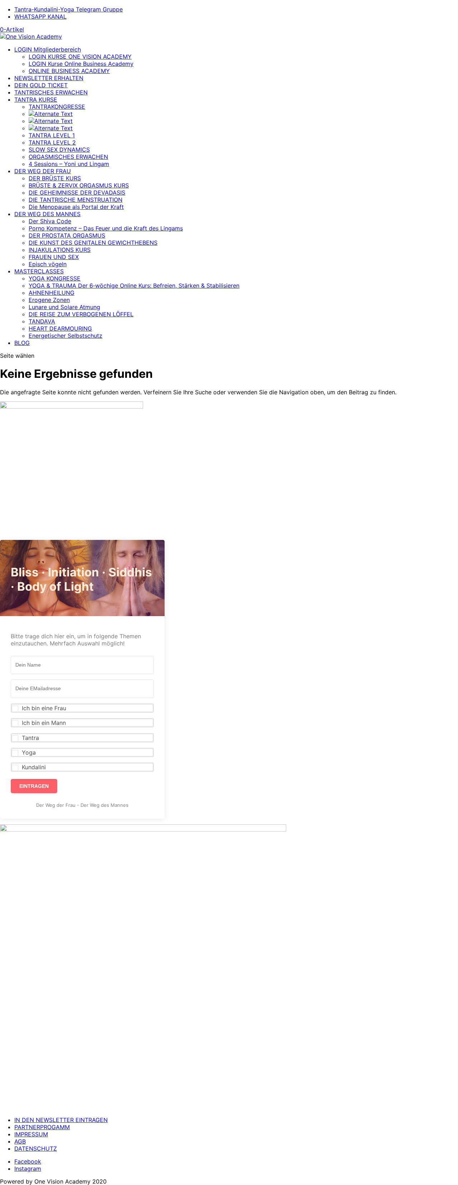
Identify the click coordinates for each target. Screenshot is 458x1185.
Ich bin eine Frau (44, 708)
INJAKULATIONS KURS (60, 249)
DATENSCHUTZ (35, 1148)
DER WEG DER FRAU (42, 171)
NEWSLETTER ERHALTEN (48, 78)
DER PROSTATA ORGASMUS (67, 235)
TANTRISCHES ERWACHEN (51, 92)
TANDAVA (42, 321)
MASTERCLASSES (39, 271)
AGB (20, 1141)
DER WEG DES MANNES (47, 214)
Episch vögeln (48, 264)
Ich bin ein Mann (44, 722)
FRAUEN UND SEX (54, 256)
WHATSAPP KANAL (40, 16)
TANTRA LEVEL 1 (52, 135)
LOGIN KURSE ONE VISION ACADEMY (80, 56)
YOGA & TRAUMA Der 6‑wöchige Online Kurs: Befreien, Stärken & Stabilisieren (134, 285)
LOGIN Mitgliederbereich (47, 49)
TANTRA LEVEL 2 (52, 142)
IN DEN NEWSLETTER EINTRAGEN (61, 1119)
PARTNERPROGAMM (42, 1127)
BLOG (22, 342)
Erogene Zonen (49, 299)
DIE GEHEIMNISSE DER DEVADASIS (77, 192)
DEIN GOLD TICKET (41, 85)
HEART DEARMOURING (60, 328)
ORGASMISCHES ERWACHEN (68, 156)
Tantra (30, 737)
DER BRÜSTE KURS (55, 178)
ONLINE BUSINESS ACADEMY (69, 70)
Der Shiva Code (50, 221)
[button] (82, 708)
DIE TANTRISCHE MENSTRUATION (75, 199)
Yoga (29, 752)
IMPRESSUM (31, 1134)
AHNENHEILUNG (51, 292)
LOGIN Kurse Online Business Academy (81, 63)
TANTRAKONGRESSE (57, 106)
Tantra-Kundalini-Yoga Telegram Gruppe (68, 9)
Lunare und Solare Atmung (64, 307)
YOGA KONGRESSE (55, 278)
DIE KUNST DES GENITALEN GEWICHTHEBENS (93, 242)
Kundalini (34, 767)
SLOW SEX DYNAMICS (59, 149)
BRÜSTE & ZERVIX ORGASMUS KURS (79, 185)
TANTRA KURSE (35, 99)
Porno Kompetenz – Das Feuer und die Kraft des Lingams (106, 228)
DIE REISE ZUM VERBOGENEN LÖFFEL (81, 314)
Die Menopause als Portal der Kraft (76, 206)
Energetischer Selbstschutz (65, 335)
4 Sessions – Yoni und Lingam (69, 163)
